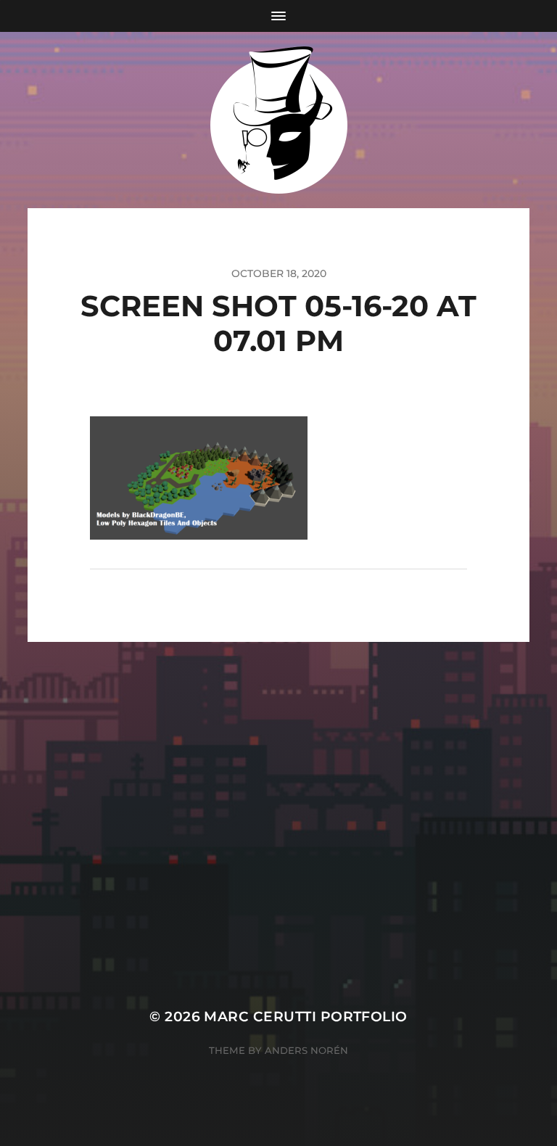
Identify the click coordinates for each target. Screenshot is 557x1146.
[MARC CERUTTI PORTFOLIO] (279, 120)
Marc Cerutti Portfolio (305, 1016)
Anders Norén (306, 1050)
